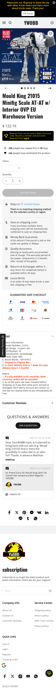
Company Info (10, 603)
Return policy (41, 615)
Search (5, 644)
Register (6, 654)
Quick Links (9, 636)
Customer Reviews (11, 620)
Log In (26, 138)
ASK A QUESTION (28, 425)
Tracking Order (10, 659)
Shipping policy (43, 610)
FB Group (28, 13)
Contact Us (8, 615)
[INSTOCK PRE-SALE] (11, 168)
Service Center (43, 603)
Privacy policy (42, 626)
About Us (7, 610)
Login (5, 649)
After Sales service (44, 620)
